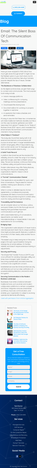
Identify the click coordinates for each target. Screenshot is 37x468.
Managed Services (18, 424)
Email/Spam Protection (18, 438)
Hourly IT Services (18, 443)
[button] (34, 2)
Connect (19, 13)
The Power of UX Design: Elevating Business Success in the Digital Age (21, 312)
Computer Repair (18, 430)
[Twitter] (20, 456)
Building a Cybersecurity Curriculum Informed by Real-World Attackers (20, 341)
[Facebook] (17, 456)
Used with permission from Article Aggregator (17, 298)
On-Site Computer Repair (19, 432)
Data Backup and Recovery (18, 435)
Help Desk (18, 440)
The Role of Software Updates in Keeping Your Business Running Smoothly (21, 325)
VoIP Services (18, 427)
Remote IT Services (19, 445)
